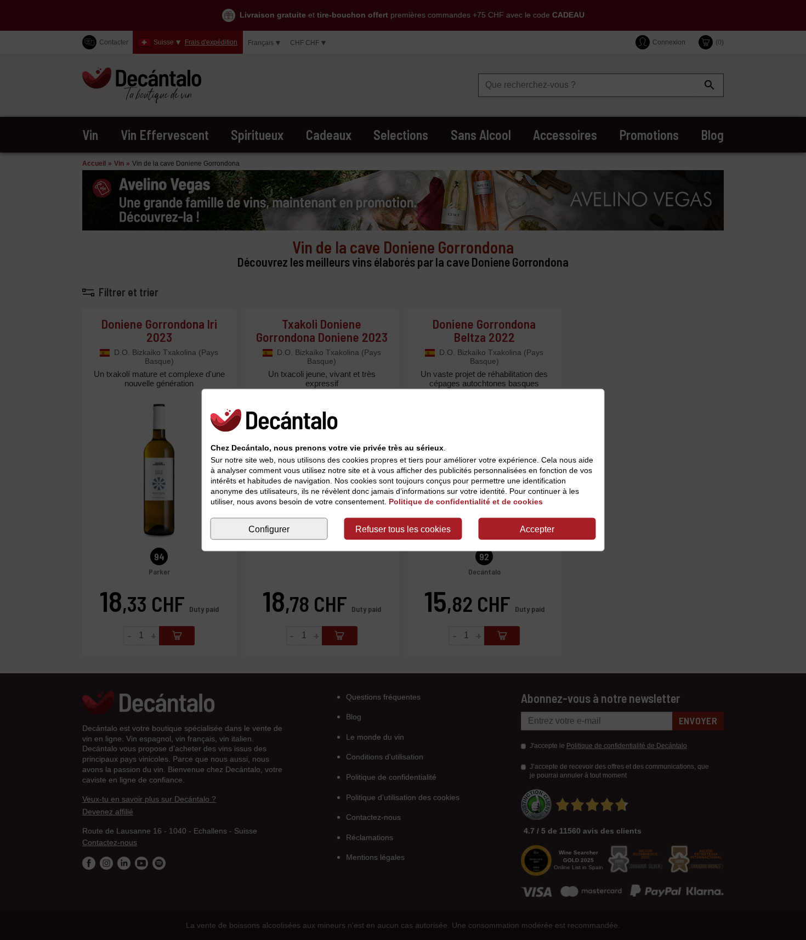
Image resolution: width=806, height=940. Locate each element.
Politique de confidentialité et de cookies (466, 501)
